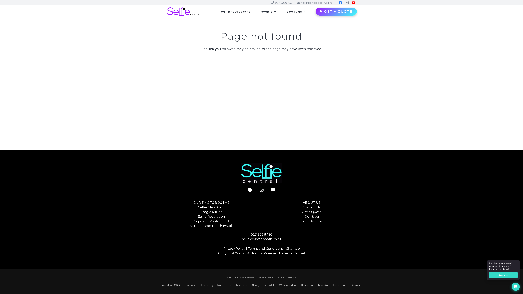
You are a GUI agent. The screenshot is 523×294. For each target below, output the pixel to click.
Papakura (339, 285)
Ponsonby (207, 285)
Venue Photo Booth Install (211, 226)
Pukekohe (355, 285)
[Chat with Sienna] (516, 287)
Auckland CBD (171, 285)
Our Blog (311, 216)
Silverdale (269, 285)
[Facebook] (250, 190)
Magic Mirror (211, 212)
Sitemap (293, 249)
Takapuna (241, 285)
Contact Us (312, 207)
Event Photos (312, 221)
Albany (255, 285)
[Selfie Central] (183, 11)
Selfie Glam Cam (211, 207)
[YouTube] (273, 190)
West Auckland (288, 285)
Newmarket (190, 285)
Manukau (323, 285)
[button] (274, 11)
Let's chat (503, 275)
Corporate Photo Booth (211, 221)
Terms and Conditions (266, 249)
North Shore (224, 285)
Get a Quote (311, 212)
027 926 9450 (262, 234)
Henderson (307, 285)
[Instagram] (261, 190)
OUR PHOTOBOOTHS (211, 203)
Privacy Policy (234, 249)
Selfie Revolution (211, 216)
